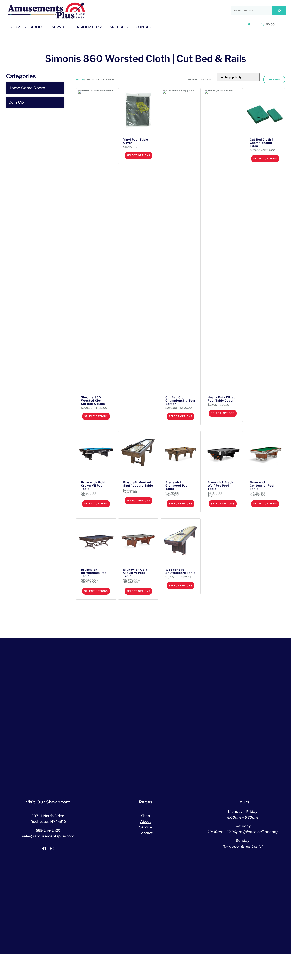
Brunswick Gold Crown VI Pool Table (135, 573)
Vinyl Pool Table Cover (135, 141)
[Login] (249, 24)
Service (145, 827)
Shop (145, 816)
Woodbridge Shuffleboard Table (180, 571)
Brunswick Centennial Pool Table (262, 486)
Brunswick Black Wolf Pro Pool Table (220, 486)
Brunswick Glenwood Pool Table (177, 486)
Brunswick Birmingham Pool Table (94, 573)
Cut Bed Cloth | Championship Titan (261, 143)
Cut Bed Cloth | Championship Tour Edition (180, 401)
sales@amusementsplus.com (48, 836)
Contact (146, 833)
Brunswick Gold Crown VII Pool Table (93, 486)
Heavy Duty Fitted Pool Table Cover (222, 399)
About (145, 821)
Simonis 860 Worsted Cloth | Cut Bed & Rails (93, 401)
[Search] (279, 10)
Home (80, 79)
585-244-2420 (48, 830)
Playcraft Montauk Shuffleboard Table (138, 484)
